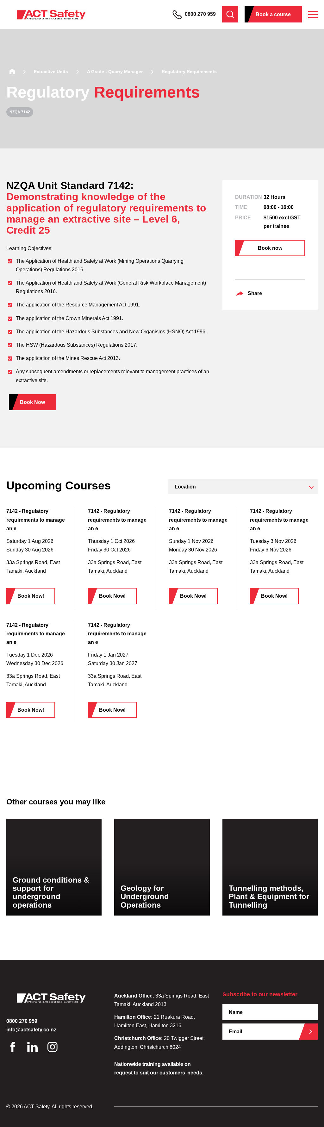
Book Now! (30, 596)
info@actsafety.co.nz (31, 1029)
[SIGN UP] (313, 1031)
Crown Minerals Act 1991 (93, 318)
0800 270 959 (200, 14)
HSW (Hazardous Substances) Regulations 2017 (81, 345)
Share (255, 293)
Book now (270, 248)
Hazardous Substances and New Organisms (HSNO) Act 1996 (135, 331)
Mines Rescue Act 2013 (92, 358)
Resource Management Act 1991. (102, 304)
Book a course (273, 14)
